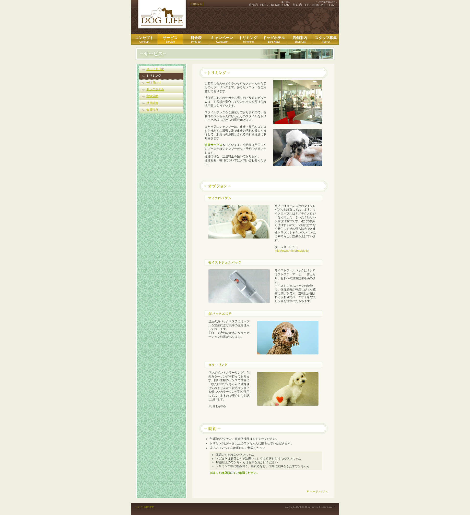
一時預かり (153, 82)
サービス (170, 39)
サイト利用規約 (145, 507)
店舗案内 (300, 39)
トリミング (248, 39)
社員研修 (152, 103)
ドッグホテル (274, 39)
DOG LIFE (162, 14)
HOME (196, 4)
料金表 (196, 39)
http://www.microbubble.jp (292, 250)
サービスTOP (155, 69)
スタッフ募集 (326, 39)
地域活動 (152, 96)
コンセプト (144, 39)
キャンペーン (222, 39)
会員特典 (152, 109)
